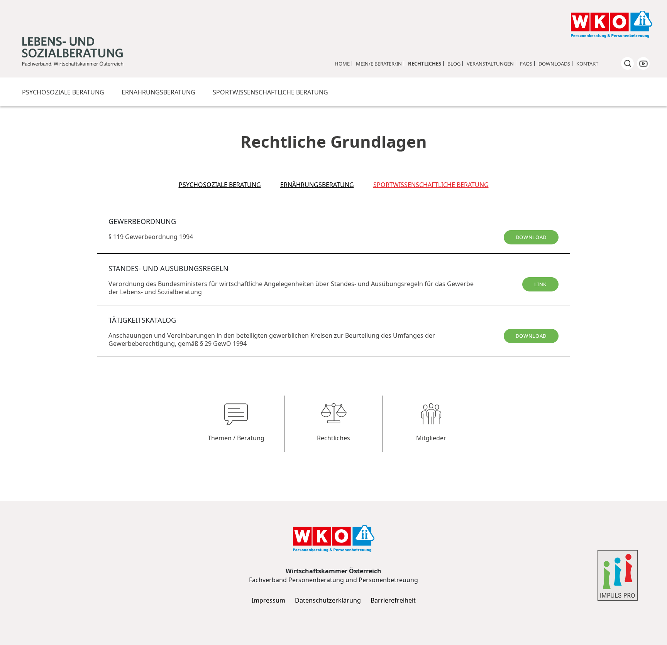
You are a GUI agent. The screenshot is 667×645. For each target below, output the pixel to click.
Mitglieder (431, 438)
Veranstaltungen (490, 63)
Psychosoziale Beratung (63, 92)
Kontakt (587, 63)
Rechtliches (424, 63)
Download (531, 237)
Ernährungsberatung (158, 92)
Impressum (268, 600)
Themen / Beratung (236, 438)
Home (342, 63)
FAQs (526, 63)
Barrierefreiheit (393, 600)
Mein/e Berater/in (379, 63)
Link (540, 284)
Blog (453, 63)
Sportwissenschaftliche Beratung (270, 92)
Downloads (554, 63)
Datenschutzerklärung (328, 600)
